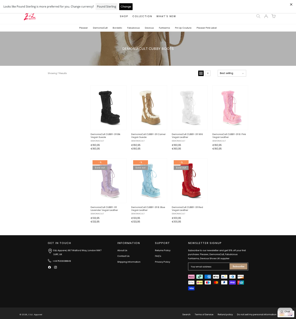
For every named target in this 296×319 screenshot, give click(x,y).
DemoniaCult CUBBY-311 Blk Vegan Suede (105, 136)
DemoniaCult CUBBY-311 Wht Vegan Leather (187, 136)
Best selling (226, 73)
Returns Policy (162, 250)
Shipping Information (128, 261)
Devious (149, 27)
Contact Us (123, 256)
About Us (122, 250)
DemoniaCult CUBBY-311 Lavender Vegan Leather (104, 209)
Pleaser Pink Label (207, 27)
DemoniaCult (100, 27)
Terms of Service (204, 314)
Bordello (117, 27)
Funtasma (164, 27)
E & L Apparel (35, 314)
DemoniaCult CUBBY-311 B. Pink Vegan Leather (229, 136)
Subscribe (238, 266)
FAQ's (158, 256)
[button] (258, 16)
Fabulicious (133, 27)
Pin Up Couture (183, 27)
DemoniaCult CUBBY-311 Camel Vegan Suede (148, 136)
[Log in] (266, 16)
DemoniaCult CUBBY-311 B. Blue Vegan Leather (148, 209)
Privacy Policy (162, 261)
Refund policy (225, 314)
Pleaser (83, 27)
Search (186, 314)
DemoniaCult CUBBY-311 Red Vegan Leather (187, 209)
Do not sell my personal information (256, 314)
